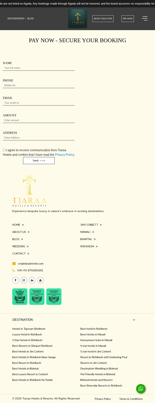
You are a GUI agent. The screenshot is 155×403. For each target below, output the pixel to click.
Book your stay (103, 18)
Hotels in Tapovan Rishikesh (28, 328)
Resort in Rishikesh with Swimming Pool (103, 357)
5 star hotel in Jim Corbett (95, 351)
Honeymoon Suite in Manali (96, 340)
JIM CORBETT (89, 224)
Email (7, 97)
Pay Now (127, 18)
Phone (8, 80)
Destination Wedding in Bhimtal (99, 368)
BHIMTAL (86, 239)
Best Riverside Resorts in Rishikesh (101, 385)
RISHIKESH (87, 246)
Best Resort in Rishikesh (26, 362)
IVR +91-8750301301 (30, 270)
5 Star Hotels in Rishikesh (27, 340)
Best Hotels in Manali (92, 334)
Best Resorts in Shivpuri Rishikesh (32, 345)
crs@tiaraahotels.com (30, 263)
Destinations (16, 18)
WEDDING (19, 246)
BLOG (16, 239)
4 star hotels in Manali (93, 345)
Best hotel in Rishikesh (93, 328)
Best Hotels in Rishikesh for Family (32, 379)
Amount (9, 115)
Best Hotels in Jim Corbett (28, 351)
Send (36, 160)
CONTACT (19, 253)
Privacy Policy (64, 154)
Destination (22, 319)
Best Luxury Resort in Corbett (30, 374)
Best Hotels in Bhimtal (25, 368)
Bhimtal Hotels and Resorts (96, 379)
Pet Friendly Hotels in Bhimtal (97, 374)
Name (7, 63)
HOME (16, 224)
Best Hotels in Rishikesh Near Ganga (34, 357)
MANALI (85, 231)
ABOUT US (19, 231)
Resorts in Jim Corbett (93, 362)
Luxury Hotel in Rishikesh (27, 334)
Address (10, 132)
